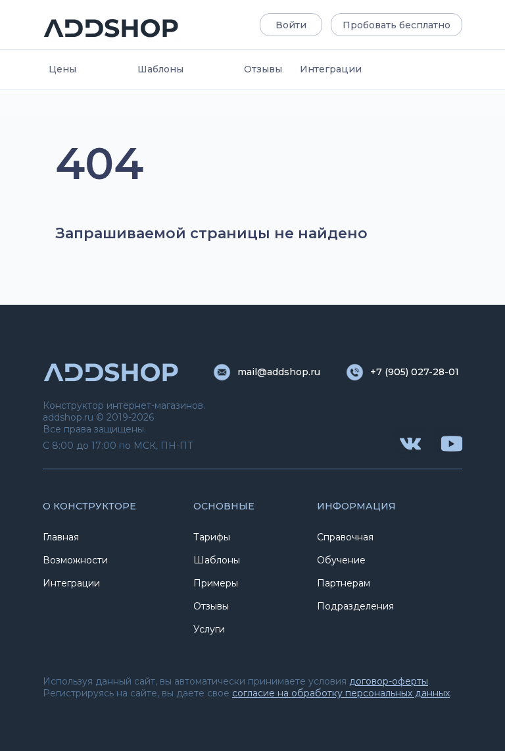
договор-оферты (388, 681)
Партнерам (343, 583)
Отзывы (263, 69)
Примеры (215, 583)
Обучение (341, 560)
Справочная (345, 537)
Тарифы (211, 537)
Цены (62, 69)
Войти (291, 25)
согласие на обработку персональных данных (341, 693)
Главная (61, 537)
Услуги (209, 629)
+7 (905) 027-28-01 (414, 372)
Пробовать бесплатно (396, 25)
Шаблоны (160, 69)
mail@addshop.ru (278, 372)
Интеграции (331, 69)
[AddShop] (112, 28)
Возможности (75, 560)
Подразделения (355, 606)
